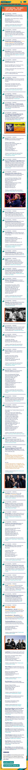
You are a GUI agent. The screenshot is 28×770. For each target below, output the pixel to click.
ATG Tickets (18, 590)
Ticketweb (13, 25)
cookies (9, 754)
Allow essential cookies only (11, 765)
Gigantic (9, 25)
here (6, 69)
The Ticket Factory (19, 191)
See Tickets (18, 25)
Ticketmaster (8, 45)
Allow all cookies (8, 762)
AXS (8, 191)
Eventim (19, 154)
